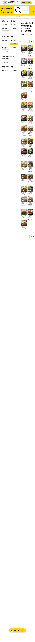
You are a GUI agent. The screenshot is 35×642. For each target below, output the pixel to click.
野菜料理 (7, 16)
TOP (2, 16)
